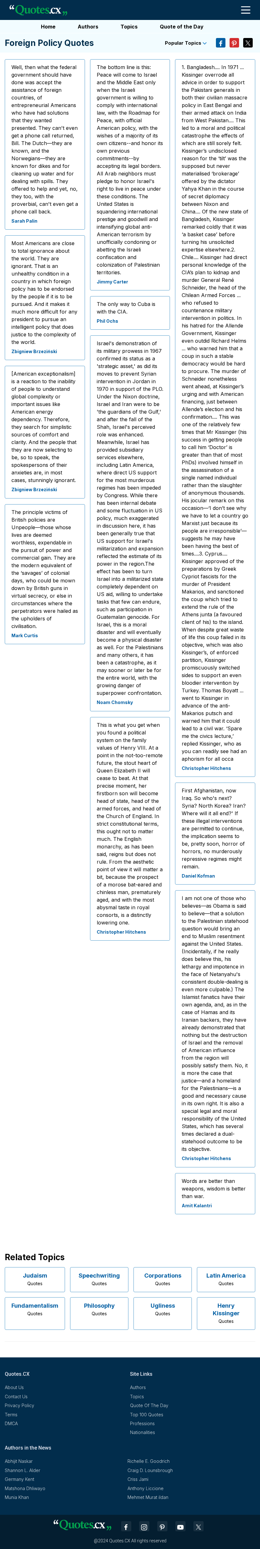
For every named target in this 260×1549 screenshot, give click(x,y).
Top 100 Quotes (146, 1414)
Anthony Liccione (145, 1488)
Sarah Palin (24, 221)
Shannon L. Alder (22, 1470)
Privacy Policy (19, 1405)
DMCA (11, 1423)
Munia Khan (17, 1497)
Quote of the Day (182, 26)
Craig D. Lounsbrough (150, 1470)
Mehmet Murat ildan (147, 1497)
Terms (11, 1414)
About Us (14, 1387)
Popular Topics (184, 43)
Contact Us (16, 1396)
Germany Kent (19, 1479)
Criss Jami (137, 1479)
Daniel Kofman (198, 876)
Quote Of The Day (149, 1405)
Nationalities (142, 1432)
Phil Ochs (107, 321)
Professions (142, 1423)
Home (48, 26)
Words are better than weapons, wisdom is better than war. (214, 1188)
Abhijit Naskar (19, 1461)
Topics (129, 26)
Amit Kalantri (197, 1205)
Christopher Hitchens (121, 932)
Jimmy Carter (112, 281)
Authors (88, 26)
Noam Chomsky (115, 702)
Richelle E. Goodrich (148, 1461)
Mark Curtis (24, 635)
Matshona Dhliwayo (25, 1488)
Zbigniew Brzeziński (34, 351)
